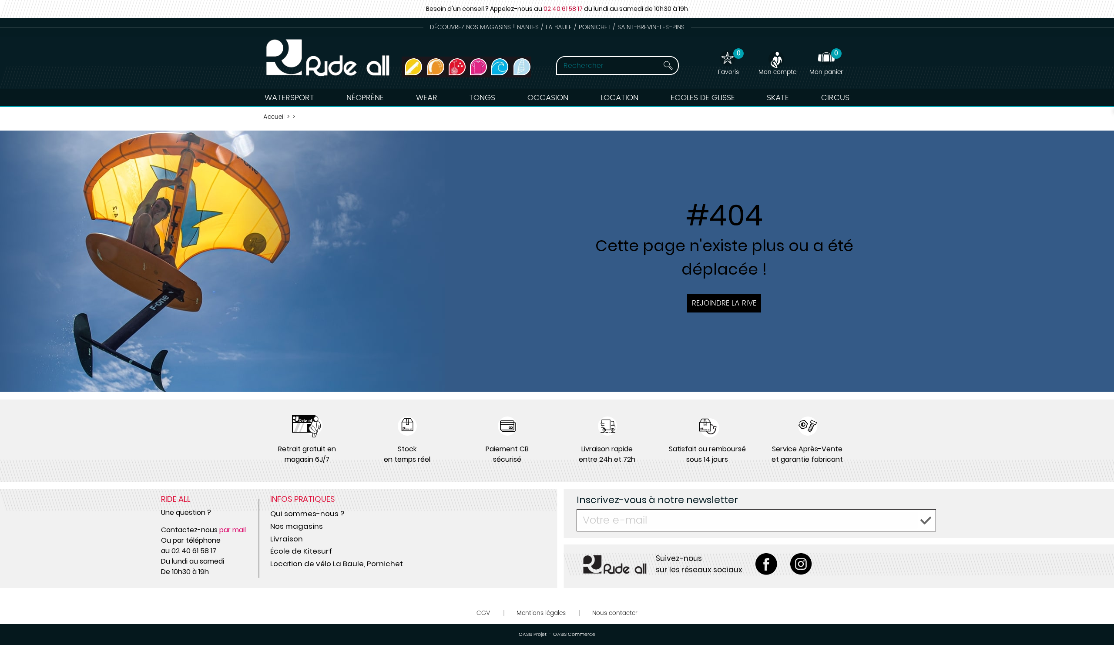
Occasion (547, 97)
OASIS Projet (533, 634)
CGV (483, 613)
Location (619, 97)
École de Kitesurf (301, 551)
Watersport (289, 97)
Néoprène (365, 97)
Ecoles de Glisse (703, 97)
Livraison (286, 539)
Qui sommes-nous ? (307, 513)
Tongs (482, 97)
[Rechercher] (660, 65)
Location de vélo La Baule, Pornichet (336, 563)
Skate (778, 97)
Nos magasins (296, 526)
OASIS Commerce (574, 634)
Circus (835, 97)
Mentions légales (541, 613)
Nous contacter (615, 613)
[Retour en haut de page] (1096, 619)
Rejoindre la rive (724, 303)
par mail (232, 530)
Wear (426, 97)
